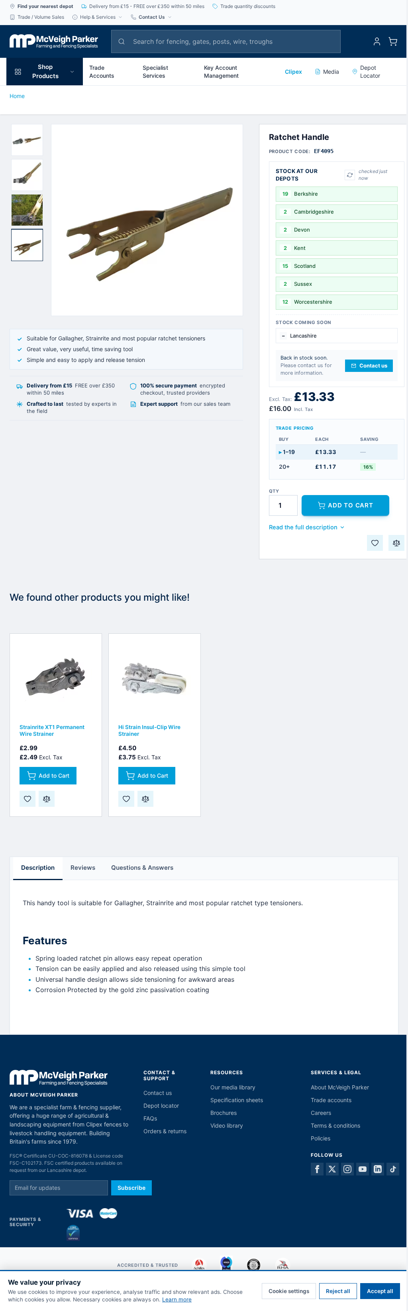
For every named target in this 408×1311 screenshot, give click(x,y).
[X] (332, 1169)
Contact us (157, 1092)
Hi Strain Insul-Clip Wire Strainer (149, 730)
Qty (274, 491)
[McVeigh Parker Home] (54, 41)
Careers (321, 1112)
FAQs (150, 1118)
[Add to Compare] (396, 543)
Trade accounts (331, 1100)
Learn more (177, 1299)
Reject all (338, 1291)
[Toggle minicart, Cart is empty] (393, 41)
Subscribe (131, 1187)
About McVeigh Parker (340, 1087)
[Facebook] (317, 1169)
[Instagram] (347, 1169)
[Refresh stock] (350, 175)
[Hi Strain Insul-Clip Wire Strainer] (154, 679)
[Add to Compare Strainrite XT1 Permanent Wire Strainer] (47, 799)
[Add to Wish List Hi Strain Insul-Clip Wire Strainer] (126, 799)
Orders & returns (164, 1131)
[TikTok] (392, 1169)
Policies (320, 1138)
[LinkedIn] (377, 1169)
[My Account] (377, 41)
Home (17, 95)
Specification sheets (236, 1100)
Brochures (223, 1112)
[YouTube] (362, 1169)
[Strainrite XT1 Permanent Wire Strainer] (56, 679)
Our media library (232, 1087)
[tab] (27, 140)
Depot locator (161, 1105)
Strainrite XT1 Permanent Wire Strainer (52, 730)
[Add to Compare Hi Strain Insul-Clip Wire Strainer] (145, 799)
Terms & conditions (335, 1125)
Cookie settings (289, 1291)
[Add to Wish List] (375, 543)
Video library (226, 1125)
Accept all (380, 1291)
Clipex (293, 71)
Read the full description (303, 527)
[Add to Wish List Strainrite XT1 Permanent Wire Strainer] (27, 799)
